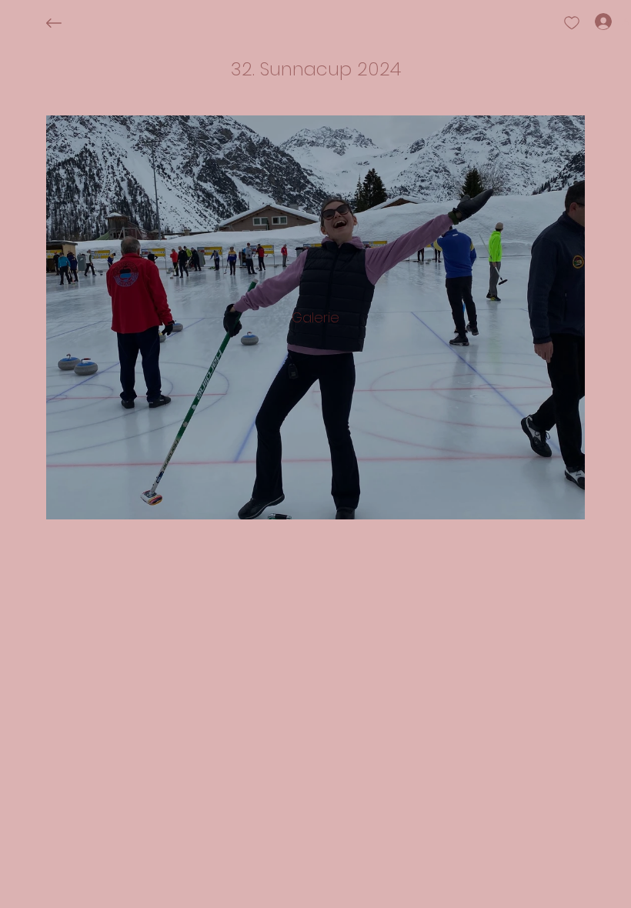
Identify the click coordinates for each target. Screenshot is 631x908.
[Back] (65, 23)
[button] (316, 69)
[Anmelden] (589, 21)
